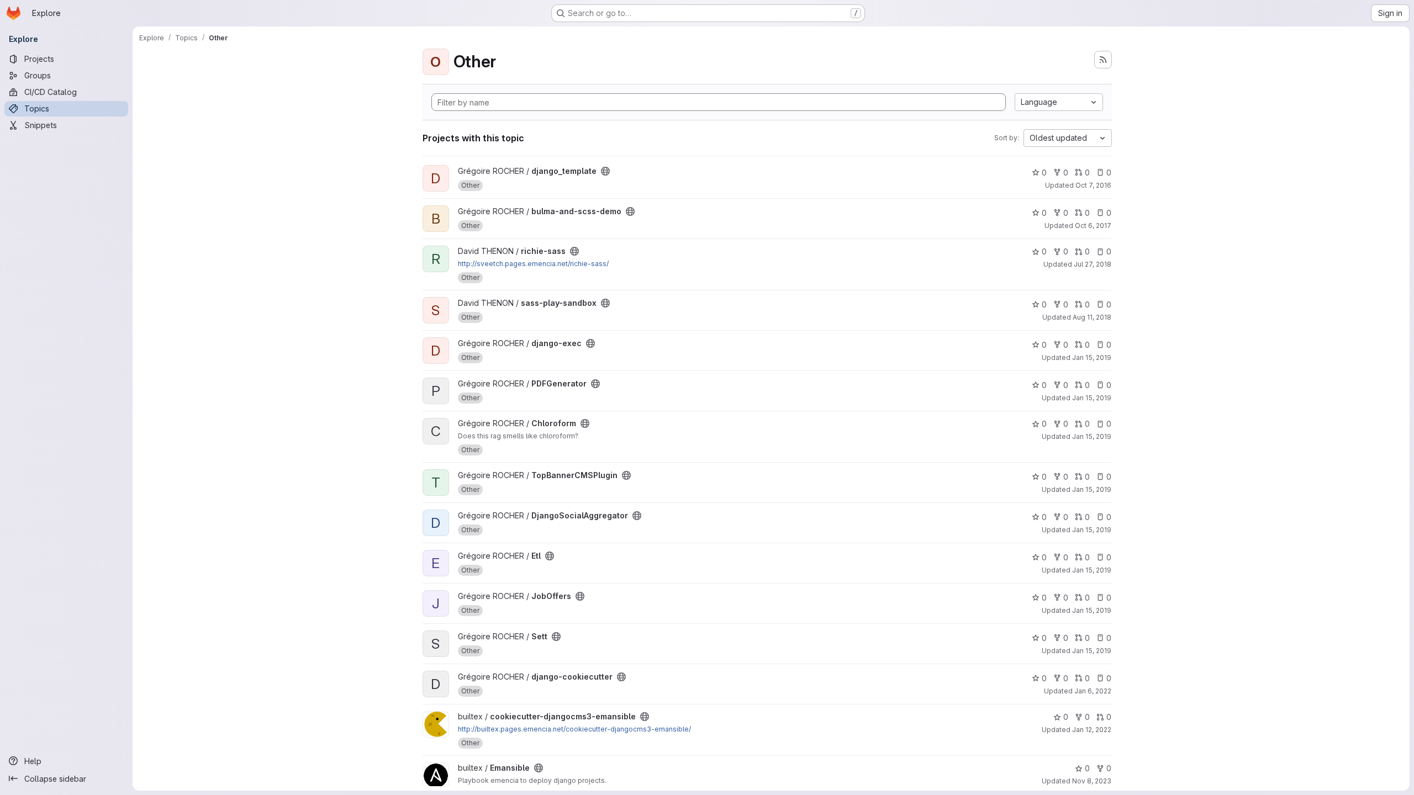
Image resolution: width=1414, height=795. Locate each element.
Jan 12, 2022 (1091, 729)
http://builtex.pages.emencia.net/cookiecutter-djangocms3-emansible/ (574, 729)
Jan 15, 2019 (1091, 357)
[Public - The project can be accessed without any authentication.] (605, 171)
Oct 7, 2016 (1093, 185)
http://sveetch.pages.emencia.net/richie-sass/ (533, 263)
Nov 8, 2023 (1091, 781)
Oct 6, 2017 (1093, 225)
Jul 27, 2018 (1092, 264)
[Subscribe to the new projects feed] (1103, 59)
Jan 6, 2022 (1092, 691)
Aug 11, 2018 (1092, 317)
